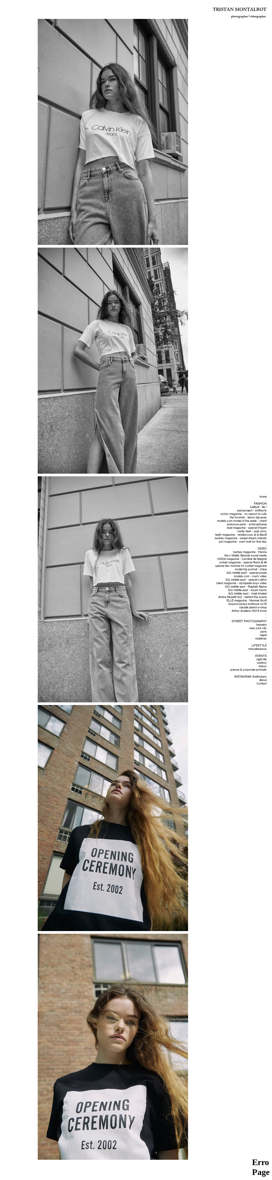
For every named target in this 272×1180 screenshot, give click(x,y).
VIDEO (262, 548)
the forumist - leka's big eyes (248, 517)
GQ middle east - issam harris (247, 590)
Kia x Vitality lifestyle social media (245, 555)
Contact (262, 683)
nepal (263, 635)
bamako (261, 624)
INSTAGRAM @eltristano (250, 676)
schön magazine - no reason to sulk (243, 514)
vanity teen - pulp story (252, 531)
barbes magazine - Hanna (250, 552)
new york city (258, 628)
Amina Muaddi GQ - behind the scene (242, 597)
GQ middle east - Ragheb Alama (246, 586)
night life (261, 659)
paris (263, 631)
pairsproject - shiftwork (252, 510)
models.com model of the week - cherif (242, 521)
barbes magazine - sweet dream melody (241, 538)
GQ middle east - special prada (247, 573)
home (263, 496)
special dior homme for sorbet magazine (241, 566)
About (263, 680)
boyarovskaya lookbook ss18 (247, 604)
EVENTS (261, 656)
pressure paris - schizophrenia (247, 524)
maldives (261, 638)
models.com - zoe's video (250, 576)
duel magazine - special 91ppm (247, 528)
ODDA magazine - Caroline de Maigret (242, 559)
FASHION (260, 503)
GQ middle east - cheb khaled (247, 593)
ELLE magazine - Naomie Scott (247, 600)
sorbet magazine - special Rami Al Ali (243, 562)
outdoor (262, 663)
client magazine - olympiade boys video (241, 583)
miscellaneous (257, 649)
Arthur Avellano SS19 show (249, 611)
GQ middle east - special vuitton (246, 579)
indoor (263, 666)
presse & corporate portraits (248, 669)
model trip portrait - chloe (251, 569)
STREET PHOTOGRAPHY (249, 621)
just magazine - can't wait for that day (243, 541)
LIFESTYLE (259, 645)
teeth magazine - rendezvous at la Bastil (241, 534)
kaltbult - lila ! (258, 507)
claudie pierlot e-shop (253, 607)
